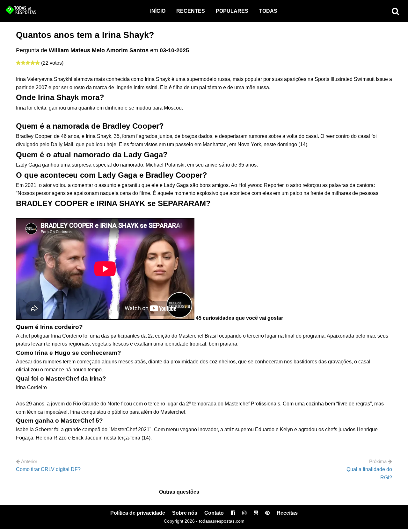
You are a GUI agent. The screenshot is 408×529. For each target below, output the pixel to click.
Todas (268, 11)
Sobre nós (184, 513)
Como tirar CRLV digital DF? (48, 469)
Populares (232, 11)
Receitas (287, 513)
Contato (214, 513)
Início (157, 11)
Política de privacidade (137, 513)
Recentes (190, 11)
